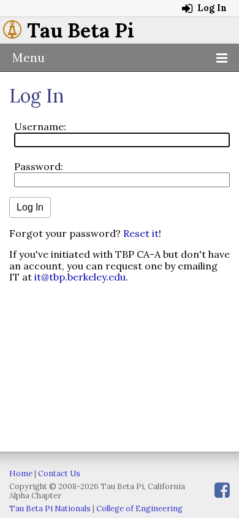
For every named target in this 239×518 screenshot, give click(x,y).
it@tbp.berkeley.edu (80, 277)
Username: (40, 126)
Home (20, 473)
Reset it (141, 233)
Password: (38, 166)
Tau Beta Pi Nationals (50, 508)
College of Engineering (139, 508)
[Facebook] (222, 490)
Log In (211, 8)
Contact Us (59, 473)
